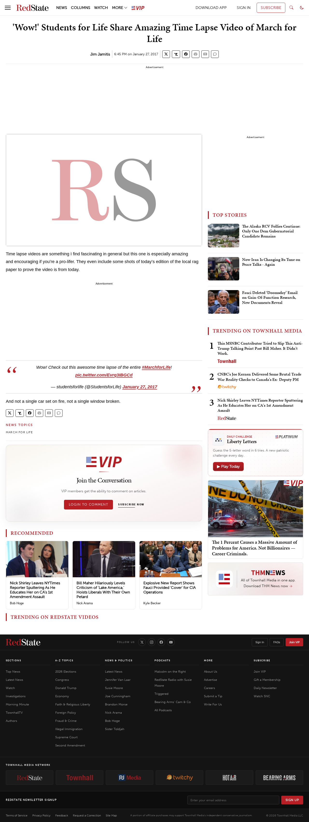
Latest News (14, 680)
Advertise (210, 680)
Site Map (111, 815)
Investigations (16, 696)
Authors (11, 721)
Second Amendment (70, 745)
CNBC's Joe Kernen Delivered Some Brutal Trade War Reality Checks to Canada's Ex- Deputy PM (259, 376)
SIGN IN (244, 7)
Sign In (259, 642)
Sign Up (292, 800)
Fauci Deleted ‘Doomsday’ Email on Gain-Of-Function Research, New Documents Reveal (270, 297)
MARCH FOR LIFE (19, 432)
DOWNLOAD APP (211, 7)
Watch (10, 688)
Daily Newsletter (265, 688)
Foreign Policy (65, 712)
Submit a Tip (213, 696)
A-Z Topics (64, 660)
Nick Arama (85, 603)
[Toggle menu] (8, 8)
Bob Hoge (17, 603)
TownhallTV (14, 712)
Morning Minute (17, 704)
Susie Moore (114, 688)
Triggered (161, 694)
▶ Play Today (228, 466)
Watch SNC (262, 696)
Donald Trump (66, 688)
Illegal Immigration (69, 729)
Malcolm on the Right (170, 671)
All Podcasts (163, 710)
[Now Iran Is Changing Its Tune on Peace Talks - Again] (223, 269)
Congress (62, 680)
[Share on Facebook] (186, 54)
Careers (209, 688)
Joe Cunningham (117, 696)
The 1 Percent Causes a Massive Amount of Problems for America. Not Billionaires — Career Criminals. (254, 548)
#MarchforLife (156, 367)
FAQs (276, 642)
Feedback (61, 815)
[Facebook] (161, 642)
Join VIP (294, 642)
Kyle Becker (152, 603)
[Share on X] (166, 54)
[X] (142, 642)
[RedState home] (23, 642)
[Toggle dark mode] (301, 8)
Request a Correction (87, 815)
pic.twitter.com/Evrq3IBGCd (104, 375)
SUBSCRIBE (271, 7)
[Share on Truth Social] (176, 54)
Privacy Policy (41, 815)
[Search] (291, 8)
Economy (62, 696)
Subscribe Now (131, 504)
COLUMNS (80, 7)
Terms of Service (17, 815)
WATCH (101, 7)
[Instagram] (151, 642)
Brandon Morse (116, 704)
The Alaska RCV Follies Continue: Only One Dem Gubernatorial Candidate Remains (271, 231)
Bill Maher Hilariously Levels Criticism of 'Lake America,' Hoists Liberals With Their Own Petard (103, 590)
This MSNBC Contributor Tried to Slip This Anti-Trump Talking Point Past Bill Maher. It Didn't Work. (260, 348)
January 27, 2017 (139, 386)
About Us (210, 671)
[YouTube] (171, 642)
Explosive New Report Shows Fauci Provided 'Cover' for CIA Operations (169, 587)
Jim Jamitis (100, 54)
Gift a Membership (267, 680)
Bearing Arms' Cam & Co (172, 702)
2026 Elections (65, 671)
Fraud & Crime (66, 721)
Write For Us (213, 704)
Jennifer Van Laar (118, 680)
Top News (13, 671)
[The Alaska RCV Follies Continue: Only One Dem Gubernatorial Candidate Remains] (223, 235)
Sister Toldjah (114, 729)
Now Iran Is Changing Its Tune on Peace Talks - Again (271, 262)
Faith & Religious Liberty (72, 704)
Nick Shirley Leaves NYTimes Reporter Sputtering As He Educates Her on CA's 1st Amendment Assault (35, 590)
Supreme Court (66, 737)
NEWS (61, 7)
